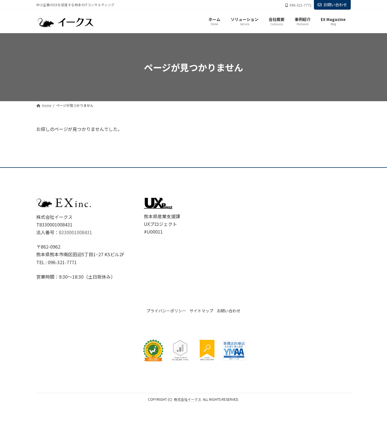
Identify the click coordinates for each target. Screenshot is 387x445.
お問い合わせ (335, 4)
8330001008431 (75, 232)
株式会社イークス (187, 399)
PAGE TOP (373, 426)
